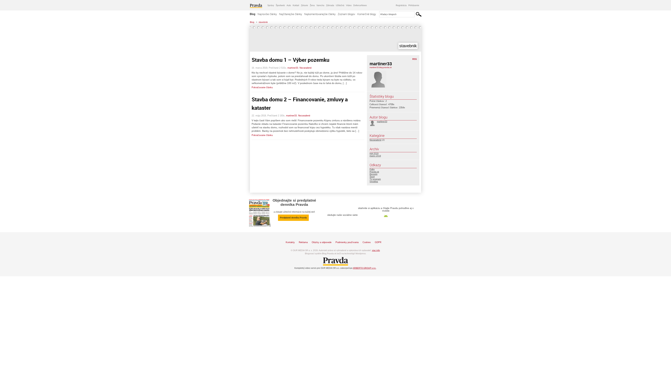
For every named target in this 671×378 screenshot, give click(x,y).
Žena (312, 5)
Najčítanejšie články (290, 14)
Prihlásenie (413, 5)
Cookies (367, 242)
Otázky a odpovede (321, 242)
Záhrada (330, 5)
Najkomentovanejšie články (320, 14)
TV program (375, 179)
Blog (252, 14)
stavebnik (263, 22)
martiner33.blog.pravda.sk (381, 67)
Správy (270, 5)
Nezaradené (306, 67)
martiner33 (292, 67)
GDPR (378, 242)
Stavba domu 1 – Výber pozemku (290, 59)
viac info (376, 250)
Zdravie (304, 5)
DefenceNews (360, 5)
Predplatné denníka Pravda (293, 217)
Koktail (296, 5)
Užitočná (340, 5)
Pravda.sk (374, 172)
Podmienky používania (347, 242)
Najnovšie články (267, 14)
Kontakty (290, 242)
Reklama (303, 242)
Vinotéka (374, 181)
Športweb (280, 5)
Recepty (373, 174)
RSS (414, 59)
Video (349, 5)
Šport (372, 177)
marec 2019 (375, 156)
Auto (289, 5)
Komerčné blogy (366, 14)
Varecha (320, 5)
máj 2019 (374, 153)
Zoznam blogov (346, 14)
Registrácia (401, 5)
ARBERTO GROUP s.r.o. (364, 268)
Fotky (372, 169)
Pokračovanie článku (262, 87)
